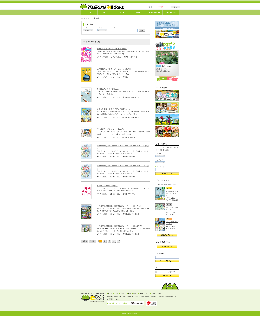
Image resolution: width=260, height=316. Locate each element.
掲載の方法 (154, 296)
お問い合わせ (145, 296)
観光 (119, 57)
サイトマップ (136, 296)
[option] (167, 61)
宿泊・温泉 (175, 200)
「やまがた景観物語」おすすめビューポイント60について (119, 226)
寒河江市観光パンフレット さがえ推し (112, 49)
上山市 (173, 226)
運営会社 (109, 296)
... (126, 54)
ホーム (83, 18)
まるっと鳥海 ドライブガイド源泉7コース (114, 109)
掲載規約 (161, 296)
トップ (110, 293)
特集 (129, 293)
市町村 (138, 12)
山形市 (173, 198)
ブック (89, 12)
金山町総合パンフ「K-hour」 (108, 89)
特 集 (122, 12)
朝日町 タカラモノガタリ (107, 186)
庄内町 (104, 77)
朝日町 (104, 194)
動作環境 (109, 299)
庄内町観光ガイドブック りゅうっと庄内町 (114, 69)
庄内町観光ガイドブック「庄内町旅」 (111, 129)
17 (118, 241)
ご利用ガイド (117, 296)
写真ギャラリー (154, 12)
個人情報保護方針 (170, 296)
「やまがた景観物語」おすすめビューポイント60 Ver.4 (119, 206)
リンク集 (116, 299)
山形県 (104, 117)
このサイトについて (170, 12)
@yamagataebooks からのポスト (166, 272)
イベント (106, 12)
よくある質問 (127, 296)
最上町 (104, 157)
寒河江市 (105, 57)
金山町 (104, 97)
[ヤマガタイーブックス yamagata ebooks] (102, 6)
